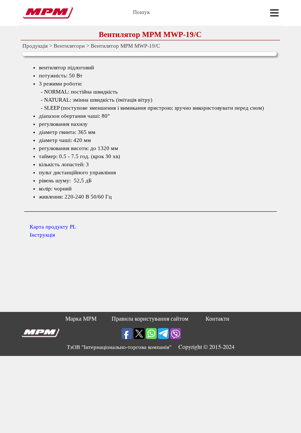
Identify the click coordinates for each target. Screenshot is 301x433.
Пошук (141, 12)
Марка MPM (81, 319)
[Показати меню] (274, 12)
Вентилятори (69, 46)
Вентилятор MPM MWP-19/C (125, 46)
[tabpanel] (150, 151)
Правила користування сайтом (150, 319)
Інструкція (42, 235)
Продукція (35, 46)
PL (53, 227)
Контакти (217, 319)
